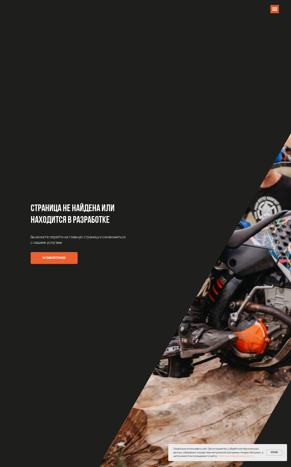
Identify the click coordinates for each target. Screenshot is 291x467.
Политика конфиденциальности (236, 456)
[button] (274, 9)
